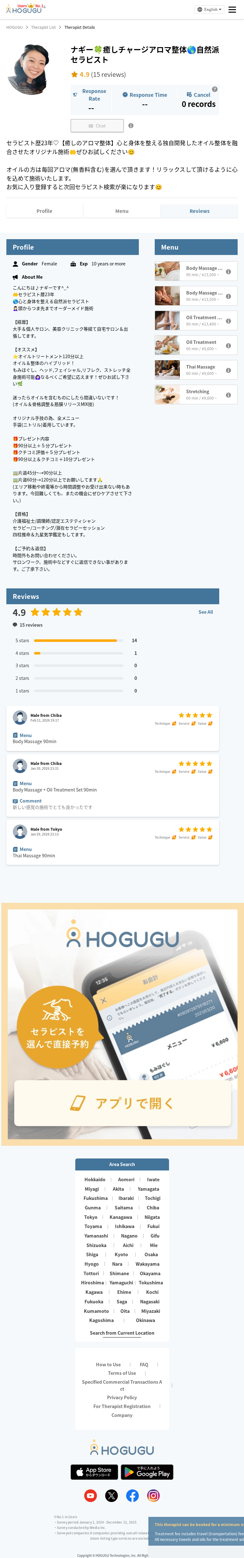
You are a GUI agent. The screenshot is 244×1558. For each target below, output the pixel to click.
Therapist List (43, 27)
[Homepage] (23, 11)
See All (206, 612)
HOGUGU (14, 27)
